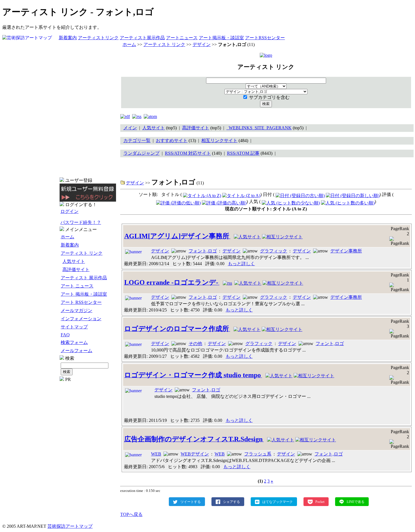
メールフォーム (76, 350)
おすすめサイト (171, 140)
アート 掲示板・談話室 (84, 294)
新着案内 (68, 37)
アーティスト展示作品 (142, 37)
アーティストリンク (98, 37)
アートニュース (182, 37)
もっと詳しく (241, 263)
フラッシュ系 (257, 454)
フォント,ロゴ (203, 250)
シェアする (231, 501)
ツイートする (190, 501)
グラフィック (273, 250)
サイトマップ (74, 326)
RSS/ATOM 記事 (243, 153)
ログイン (69, 211)
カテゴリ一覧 (136, 140)
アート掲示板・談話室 (221, 37)
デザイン (202, 44)
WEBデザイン (195, 454)
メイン (130, 127)
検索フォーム (74, 342)
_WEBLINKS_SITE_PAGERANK (259, 127)
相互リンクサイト (219, 140)
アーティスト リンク (81, 253)
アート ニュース (77, 286)
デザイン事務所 (346, 250)
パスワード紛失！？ (80, 222)
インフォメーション (81, 318)
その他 (195, 343)
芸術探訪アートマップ (70, 526)
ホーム (67, 236)
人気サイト (73, 261)
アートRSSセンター (265, 37)
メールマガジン (76, 310)
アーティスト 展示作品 (84, 277)
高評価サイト (75, 269)
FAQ (65, 334)
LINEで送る (355, 501)
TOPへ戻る (131, 514)
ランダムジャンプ (141, 153)
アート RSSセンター (81, 302)
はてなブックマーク (277, 501)
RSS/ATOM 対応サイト (188, 153)
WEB (156, 454)
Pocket (319, 501)
